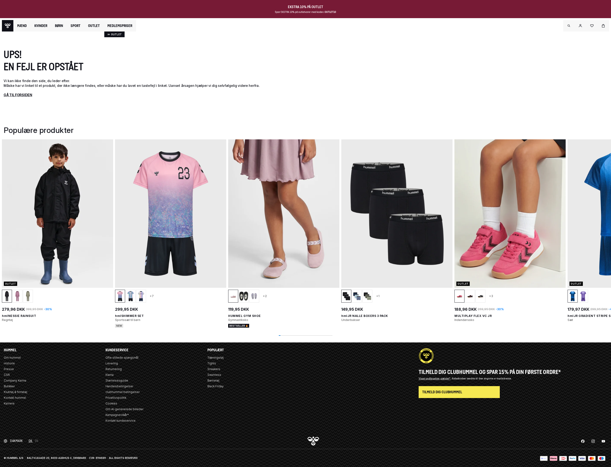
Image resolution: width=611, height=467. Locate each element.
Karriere (9, 403)
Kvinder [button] (40, 26)
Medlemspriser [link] (119, 26)
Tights (211, 363)
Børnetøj (213, 380)
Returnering (113, 369)
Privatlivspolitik (115, 397)
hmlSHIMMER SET (129, 316)
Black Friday (215, 386)
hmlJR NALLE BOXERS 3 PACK (364, 316)
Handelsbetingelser (119, 386)
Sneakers (213, 369)
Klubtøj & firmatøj (15, 392)
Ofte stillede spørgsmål (121, 357)
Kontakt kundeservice (120, 420)
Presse (9, 369)
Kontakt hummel (15, 397)
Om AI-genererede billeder (124, 409)
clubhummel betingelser (122, 392)
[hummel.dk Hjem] (7, 25)
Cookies (111, 403)
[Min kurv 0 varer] (603, 25)
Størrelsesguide (116, 380)
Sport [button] (75, 26)
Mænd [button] (22, 26)
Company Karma (15, 380)
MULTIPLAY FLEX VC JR (473, 316)
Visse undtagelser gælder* (435, 378)
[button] (569, 25)
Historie (9, 363)
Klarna (109, 375)
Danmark (16, 441)
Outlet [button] (94, 26)
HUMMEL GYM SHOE (244, 316)
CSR (7, 375)
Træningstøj (215, 357)
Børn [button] (59, 26)
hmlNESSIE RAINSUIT (19, 316)
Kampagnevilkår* (117, 415)
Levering (111, 363)
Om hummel (12, 357)
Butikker (9, 386)
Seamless (214, 375)
